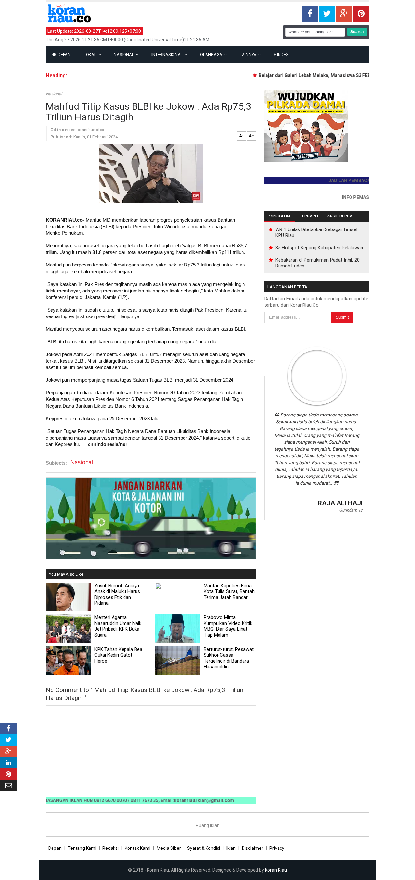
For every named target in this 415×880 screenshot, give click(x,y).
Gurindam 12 (350, 510)
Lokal (91, 54)
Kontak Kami (137, 848)
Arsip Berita (340, 216)
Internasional (167, 54)
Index (281, 54)
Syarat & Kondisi (203, 848)
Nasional (124, 54)
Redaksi (110, 848)
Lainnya (248, 54)
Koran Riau (276, 870)
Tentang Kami (82, 848)
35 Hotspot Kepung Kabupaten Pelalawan (319, 248)
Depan (64, 54)
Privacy (276, 848)
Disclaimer (252, 848)
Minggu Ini (280, 216)
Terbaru (309, 216)
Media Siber (169, 848)
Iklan (231, 848)
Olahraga (211, 54)
